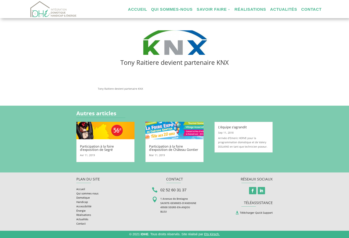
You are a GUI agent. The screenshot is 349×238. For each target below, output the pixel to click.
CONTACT (311, 10)
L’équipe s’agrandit (232, 127)
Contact (81, 223)
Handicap (82, 202)
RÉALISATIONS (250, 10)
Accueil (80, 189)
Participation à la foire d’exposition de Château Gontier (173, 148)
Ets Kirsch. (212, 234)
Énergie (81, 210)
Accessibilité (83, 206)
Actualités (82, 219)
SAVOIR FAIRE (212, 10)
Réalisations (83, 215)
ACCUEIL (137, 10)
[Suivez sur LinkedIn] (261, 190)
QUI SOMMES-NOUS (172, 10)
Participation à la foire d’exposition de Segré (97, 148)
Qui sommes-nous (87, 193)
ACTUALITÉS (283, 10)
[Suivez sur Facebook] (252, 190)
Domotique (83, 197)
